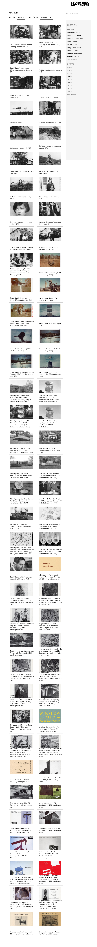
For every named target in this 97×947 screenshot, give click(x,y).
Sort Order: (39, 17)
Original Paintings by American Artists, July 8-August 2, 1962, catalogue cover (22, 653)
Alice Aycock (72, 42)
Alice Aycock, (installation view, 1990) (50, 450)
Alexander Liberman (75, 39)
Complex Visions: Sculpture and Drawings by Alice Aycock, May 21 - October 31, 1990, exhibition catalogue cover (21, 880)
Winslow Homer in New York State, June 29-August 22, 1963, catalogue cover (49, 729)
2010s (69, 70)
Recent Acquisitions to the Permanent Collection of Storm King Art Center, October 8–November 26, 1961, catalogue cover (22, 626)
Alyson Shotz (72, 45)
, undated (50, 123)
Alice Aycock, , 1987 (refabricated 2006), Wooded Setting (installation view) (21, 424)
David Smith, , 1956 (50, 325)
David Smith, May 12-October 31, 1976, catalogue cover (21, 781)
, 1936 (21, 272)
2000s (69, 73)
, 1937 (22, 172)
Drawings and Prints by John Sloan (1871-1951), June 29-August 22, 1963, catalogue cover (21, 728)
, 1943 (21, 248)
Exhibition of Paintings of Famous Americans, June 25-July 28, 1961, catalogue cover (50, 577)
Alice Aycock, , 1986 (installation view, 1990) (21, 501)
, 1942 (50, 223)
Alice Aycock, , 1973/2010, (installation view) (21, 450)
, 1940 (49, 248)
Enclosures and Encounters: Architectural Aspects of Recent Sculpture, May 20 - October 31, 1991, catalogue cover (50, 879)
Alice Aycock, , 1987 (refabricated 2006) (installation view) (48, 424)
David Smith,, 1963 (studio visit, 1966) (50, 274)
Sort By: (16, 17)
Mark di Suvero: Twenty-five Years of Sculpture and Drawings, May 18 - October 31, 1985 (21, 855)
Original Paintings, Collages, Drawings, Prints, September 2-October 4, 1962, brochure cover (22, 677)
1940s (69, 91)
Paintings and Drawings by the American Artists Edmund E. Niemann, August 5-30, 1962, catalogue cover (50, 652)
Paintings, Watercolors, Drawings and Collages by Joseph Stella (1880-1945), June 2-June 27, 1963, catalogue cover (49, 702)
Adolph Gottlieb (73, 33)
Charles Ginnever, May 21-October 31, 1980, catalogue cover (21, 805)
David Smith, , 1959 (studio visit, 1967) (20, 350)
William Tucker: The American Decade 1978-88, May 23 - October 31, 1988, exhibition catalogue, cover (50, 855)
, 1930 (49, 45)
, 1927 (21, 223)
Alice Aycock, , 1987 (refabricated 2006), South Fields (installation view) (49, 398)
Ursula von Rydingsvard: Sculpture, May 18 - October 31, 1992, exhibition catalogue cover (21, 906)
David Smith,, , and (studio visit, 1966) (22, 324)
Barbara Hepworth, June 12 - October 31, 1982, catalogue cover (50, 831)
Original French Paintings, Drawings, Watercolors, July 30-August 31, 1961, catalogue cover (21, 601)
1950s (69, 88)
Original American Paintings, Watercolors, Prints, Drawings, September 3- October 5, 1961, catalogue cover (50, 601)
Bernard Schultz (73, 57)
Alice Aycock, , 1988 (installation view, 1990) (50, 552)
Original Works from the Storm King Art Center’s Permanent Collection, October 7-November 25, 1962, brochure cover (50, 676)
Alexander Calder (74, 36)
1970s (69, 82)
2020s (69, 67)
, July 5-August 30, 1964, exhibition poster (49, 933)
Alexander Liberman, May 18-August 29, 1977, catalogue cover (50, 780)
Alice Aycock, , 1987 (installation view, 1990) (22, 551)
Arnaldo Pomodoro (74, 54)
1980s (69, 79)
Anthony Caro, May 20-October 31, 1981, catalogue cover (50, 805)
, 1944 (21, 46)
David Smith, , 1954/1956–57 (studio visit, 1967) (22, 374)
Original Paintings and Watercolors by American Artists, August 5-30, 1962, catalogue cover (48, 627)
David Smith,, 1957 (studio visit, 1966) (21, 299)
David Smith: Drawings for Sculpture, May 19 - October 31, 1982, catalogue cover (21, 831)
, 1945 (21, 70)
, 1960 (21, 578)
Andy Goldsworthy (74, 48)
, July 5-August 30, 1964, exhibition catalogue (21, 933)
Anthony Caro (72, 51)
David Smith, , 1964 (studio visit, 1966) (48, 299)
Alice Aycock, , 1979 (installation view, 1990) (21, 476)
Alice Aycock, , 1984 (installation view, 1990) (20, 526)
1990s (69, 76)
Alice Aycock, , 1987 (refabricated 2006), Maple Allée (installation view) (20, 398)
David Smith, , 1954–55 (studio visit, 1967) (50, 374)
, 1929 (20, 148)
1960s (69, 85)
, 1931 (50, 147)
